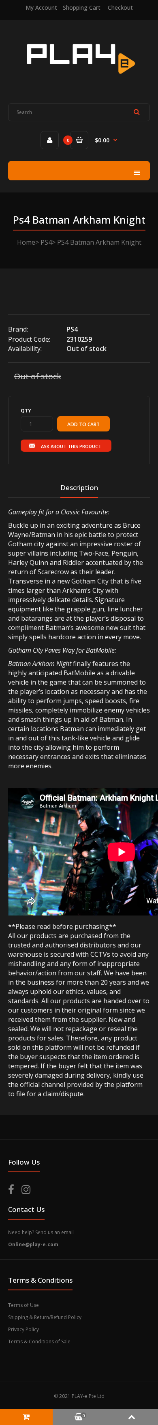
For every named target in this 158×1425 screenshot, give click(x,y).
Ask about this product (71, 446)
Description (79, 487)
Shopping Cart (81, 7)
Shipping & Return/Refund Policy (44, 1317)
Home (26, 242)
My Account (41, 7)
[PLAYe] (79, 79)
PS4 (46, 242)
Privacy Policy (23, 1329)
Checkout (120, 7)
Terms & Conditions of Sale (39, 1341)
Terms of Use (23, 1305)
